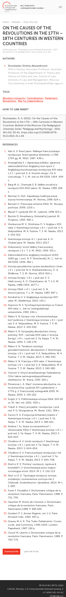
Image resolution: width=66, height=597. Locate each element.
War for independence (30, 101)
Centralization (35, 98)
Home (6, 22)
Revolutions (9, 101)
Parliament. (51, 98)
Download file (11, 551)
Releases (16, 22)
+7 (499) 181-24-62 (53, 592)
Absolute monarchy (14, 98)
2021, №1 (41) (30, 22)
